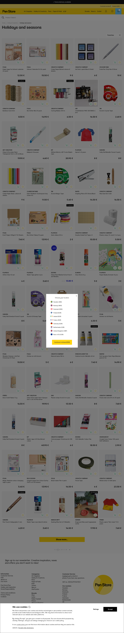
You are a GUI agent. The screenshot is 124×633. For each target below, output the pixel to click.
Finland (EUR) (57, 313)
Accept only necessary (26, 628)
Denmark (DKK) (58, 309)
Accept (110, 609)
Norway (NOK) (57, 305)
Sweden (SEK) (57, 302)
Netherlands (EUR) (58, 327)
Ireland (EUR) (57, 316)
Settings (96, 609)
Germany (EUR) (58, 323)
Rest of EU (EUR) (58, 334)
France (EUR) (57, 320)
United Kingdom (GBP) (60, 331)
